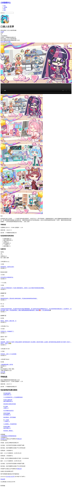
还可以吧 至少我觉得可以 (7, 277)
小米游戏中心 (6, 2)
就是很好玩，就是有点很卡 (7, 266)
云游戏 (5, 7)
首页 (4, 5)
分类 (4, 10)
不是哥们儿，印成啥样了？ (7, 331)
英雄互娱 (14, 435)
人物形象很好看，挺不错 (7, 364)
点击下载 (3, 371)
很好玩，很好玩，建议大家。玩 (8, 320)
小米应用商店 (4, 435)
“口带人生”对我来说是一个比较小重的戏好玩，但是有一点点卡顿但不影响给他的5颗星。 (23, 287)
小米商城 (9, 435)
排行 (4, 8)
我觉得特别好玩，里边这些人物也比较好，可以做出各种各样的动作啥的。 (19, 298)
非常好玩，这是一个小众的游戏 (8, 354)
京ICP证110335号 (10, 476)
